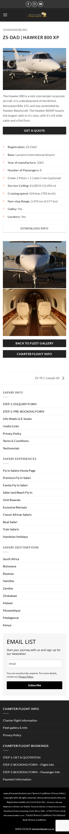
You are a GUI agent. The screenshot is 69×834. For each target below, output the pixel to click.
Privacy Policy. (26, 676)
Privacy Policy (12, 433)
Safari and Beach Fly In (17, 492)
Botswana (9, 566)
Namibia (8, 581)
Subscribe (34, 685)
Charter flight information (20, 720)
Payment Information (17, 779)
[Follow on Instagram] (34, 4)
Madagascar (11, 617)
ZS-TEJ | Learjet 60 (47, 378)
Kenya (7, 625)
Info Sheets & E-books (17, 418)
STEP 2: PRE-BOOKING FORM (23, 411)
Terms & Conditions (16, 441)
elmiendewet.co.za (43, 829)
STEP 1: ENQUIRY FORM (20, 404)
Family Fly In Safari (15, 485)
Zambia (8, 588)
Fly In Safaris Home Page (19, 470)
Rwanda (8, 573)
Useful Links (11, 426)
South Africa (11, 559)
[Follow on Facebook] (28, 4)
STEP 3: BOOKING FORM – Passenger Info (31, 772)
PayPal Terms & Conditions (39, 815)
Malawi (8, 603)
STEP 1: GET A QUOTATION (21, 757)
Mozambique (11, 610)
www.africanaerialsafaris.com (17, 793)
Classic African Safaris (17, 514)
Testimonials (11, 448)
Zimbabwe (10, 595)
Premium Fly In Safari (17, 478)
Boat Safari (10, 522)
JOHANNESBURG (15, 29)
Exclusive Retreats (15, 507)
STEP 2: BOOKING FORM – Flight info (28, 764)
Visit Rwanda (11, 500)
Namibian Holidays (15, 536)
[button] (5, 14)
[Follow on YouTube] (40, 4)
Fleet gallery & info (15, 727)
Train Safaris (11, 529)
